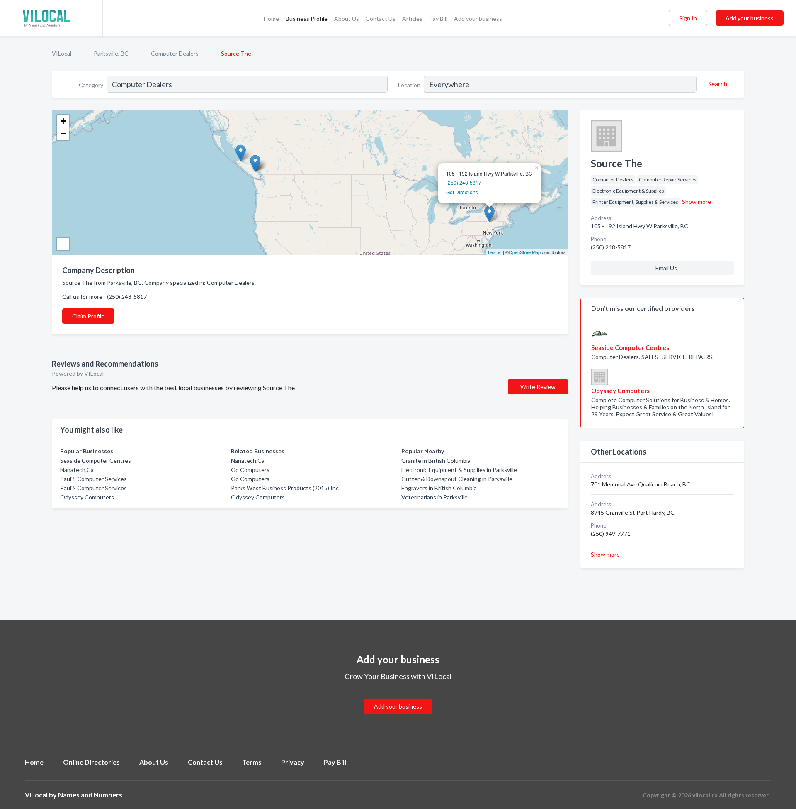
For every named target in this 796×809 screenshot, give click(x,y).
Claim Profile (88, 316)
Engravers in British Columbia (439, 487)
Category (91, 84)
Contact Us (381, 18)
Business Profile (307, 18)
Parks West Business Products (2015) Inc (285, 487)
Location (409, 84)
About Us (346, 18)
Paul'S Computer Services (93, 478)
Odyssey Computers (87, 497)
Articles (412, 18)
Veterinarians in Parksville (434, 497)
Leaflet (495, 252)
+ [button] (63, 121)
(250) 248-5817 (463, 182)
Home (271, 18)
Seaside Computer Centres (95, 460)
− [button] (63, 133)
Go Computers (250, 469)
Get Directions (462, 192)
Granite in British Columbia (436, 460)
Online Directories (91, 762)
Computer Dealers (175, 53)
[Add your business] (398, 696)
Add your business (478, 18)
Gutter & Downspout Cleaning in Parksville (456, 478)
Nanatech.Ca (77, 469)
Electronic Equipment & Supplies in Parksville (459, 469)
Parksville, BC (111, 53)
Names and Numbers (90, 795)
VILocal (61, 53)
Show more (696, 201)
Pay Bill (438, 18)
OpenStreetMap (525, 252)
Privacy (292, 762)
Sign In (688, 18)
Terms (252, 762)
